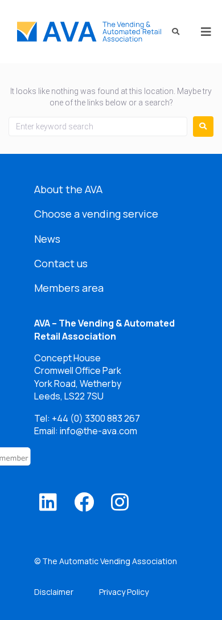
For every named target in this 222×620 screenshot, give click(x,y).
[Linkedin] (48, 502)
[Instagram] (120, 502)
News (47, 239)
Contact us (61, 263)
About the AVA (68, 189)
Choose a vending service (96, 214)
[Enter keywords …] (172, 32)
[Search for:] (98, 126)
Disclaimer (53, 591)
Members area (69, 288)
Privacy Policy (124, 591)
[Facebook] (84, 502)
